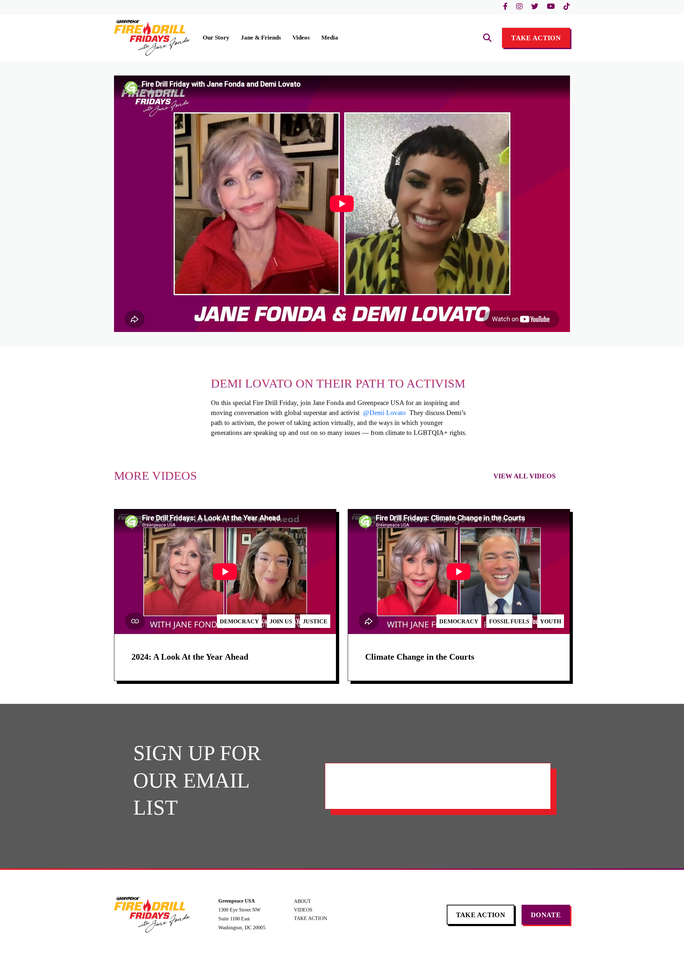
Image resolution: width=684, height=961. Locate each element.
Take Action (536, 38)
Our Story (216, 37)
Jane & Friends (261, 37)
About (302, 901)
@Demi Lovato (384, 412)
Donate (546, 915)
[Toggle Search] (487, 38)
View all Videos (524, 476)
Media (329, 37)
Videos (301, 37)
